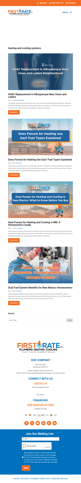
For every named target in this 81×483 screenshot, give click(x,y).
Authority (19, 291)
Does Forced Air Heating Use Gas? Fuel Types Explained (40, 159)
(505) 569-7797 (57, 3)
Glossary (18, 163)
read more (14, 112)
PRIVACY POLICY (45, 478)
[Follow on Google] (54, 423)
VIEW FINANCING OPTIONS (40, 405)
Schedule (72, 3)
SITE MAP (16, 478)
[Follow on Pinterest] (49, 423)
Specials (43, 3)
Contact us (40, 383)
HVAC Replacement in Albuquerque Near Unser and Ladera (37, 95)
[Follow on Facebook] (26, 423)
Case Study (20, 100)
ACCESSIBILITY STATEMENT (30, 478)
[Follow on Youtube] (38, 423)
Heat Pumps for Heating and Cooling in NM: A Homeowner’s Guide (34, 223)
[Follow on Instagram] (43, 423)
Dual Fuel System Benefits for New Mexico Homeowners (40, 287)
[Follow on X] (32, 423)
